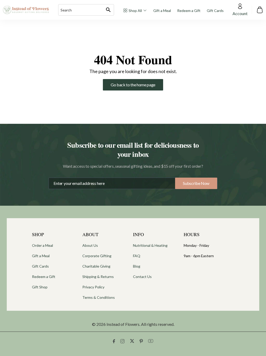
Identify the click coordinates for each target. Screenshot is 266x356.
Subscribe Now (196, 183)
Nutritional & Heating (150, 245)
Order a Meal (42, 245)
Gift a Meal (162, 10)
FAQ (136, 256)
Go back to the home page (133, 84)
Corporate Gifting (96, 256)
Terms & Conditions (98, 297)
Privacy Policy (93, 287)
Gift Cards (215, 10)
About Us (90, 245)
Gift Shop (40, 287)
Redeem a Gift (189, 10)
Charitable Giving (96, 266)
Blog (136, 266)
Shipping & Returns (98, 276)
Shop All (135, 10)
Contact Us (142, 276)
